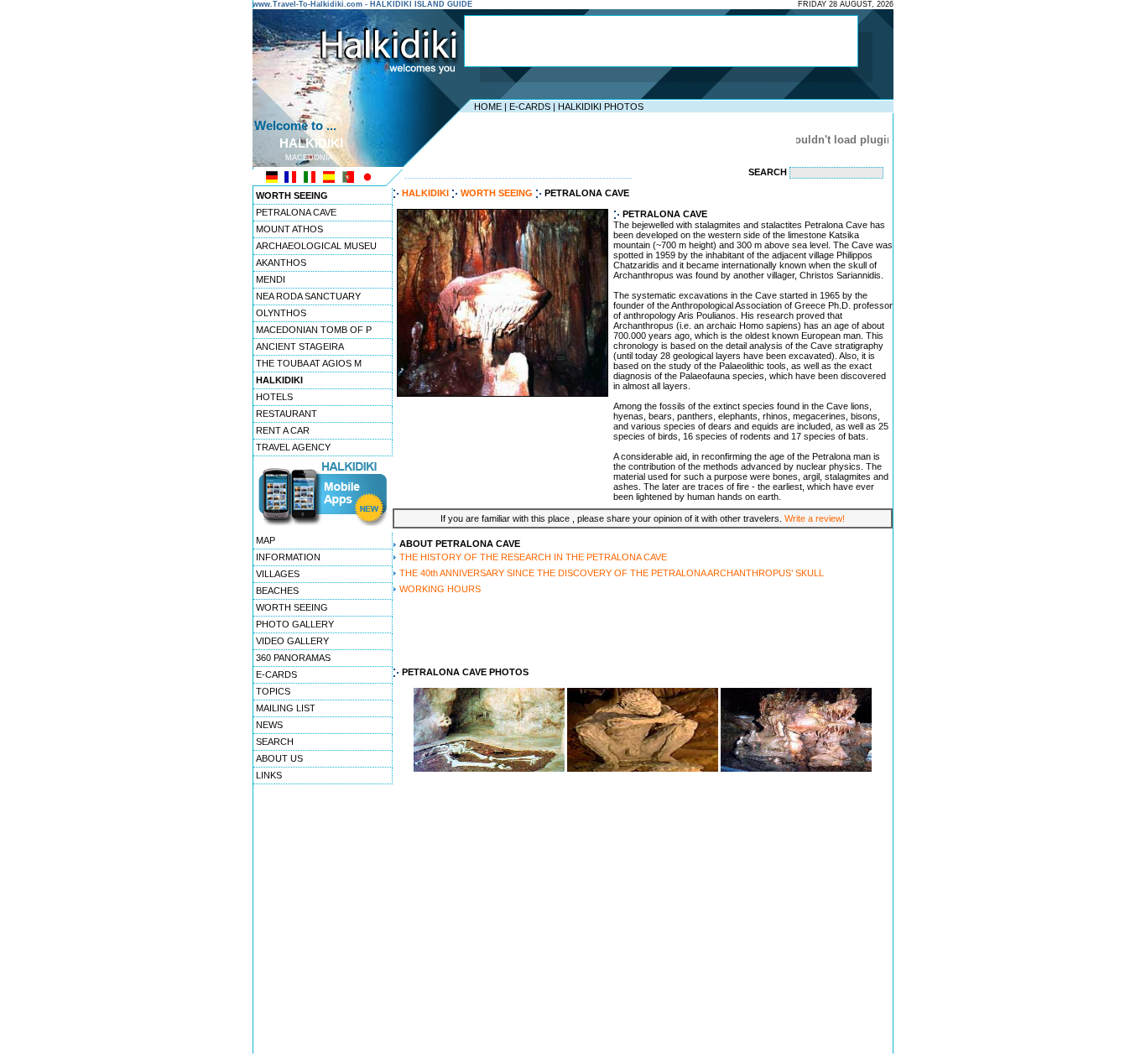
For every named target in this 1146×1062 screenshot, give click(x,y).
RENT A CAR (283, 430)
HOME (488, 107)
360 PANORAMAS (293, 658)
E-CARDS (529, 107)
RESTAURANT (286, 414)
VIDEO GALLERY (292, 641)
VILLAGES (278, 574)
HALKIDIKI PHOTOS (600, 107)
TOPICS (273, 691)
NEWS (269, 725)
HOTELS (274, 397)
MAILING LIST (285, 708)
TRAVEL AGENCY (293, 447)
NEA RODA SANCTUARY (308, 296)
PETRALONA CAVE (296, 212)
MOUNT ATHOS (289, 229)
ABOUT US (279, 758)
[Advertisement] (661, 41)
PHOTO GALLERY (295, 624)
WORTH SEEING (292, 607)
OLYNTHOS (281, 313)
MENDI (270, 279)
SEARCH (275, 742)
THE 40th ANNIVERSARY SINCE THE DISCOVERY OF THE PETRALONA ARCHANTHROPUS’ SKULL (611, 573)
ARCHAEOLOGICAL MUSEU (316, 246)
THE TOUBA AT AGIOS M (309, 363)
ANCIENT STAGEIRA (300, 346)
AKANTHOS (281, 263)
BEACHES (277, 591)
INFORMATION (288, 557)
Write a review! (814, 518)
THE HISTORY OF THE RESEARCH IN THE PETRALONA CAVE (533, 557)
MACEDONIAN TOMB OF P (314, 330)
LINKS (269, 775)
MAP (265, 540)
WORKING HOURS (440, 589)
